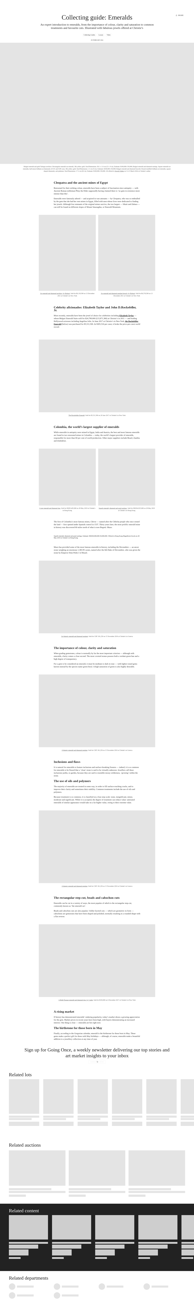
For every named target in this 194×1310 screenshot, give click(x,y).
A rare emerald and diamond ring (49, 508)
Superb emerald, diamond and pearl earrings (113, 508)
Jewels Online (119, 171)
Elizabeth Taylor (126, 315)
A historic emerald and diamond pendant (74, 750)
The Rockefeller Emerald (77, 415)
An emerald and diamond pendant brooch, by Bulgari (118, 293)
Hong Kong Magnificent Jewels (125, 536)
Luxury (101, 35)
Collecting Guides (89, 35)
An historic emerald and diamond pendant (74, 636)
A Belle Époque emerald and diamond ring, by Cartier (76, 1000)
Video (109, 35)
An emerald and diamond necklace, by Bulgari (55, 293)
